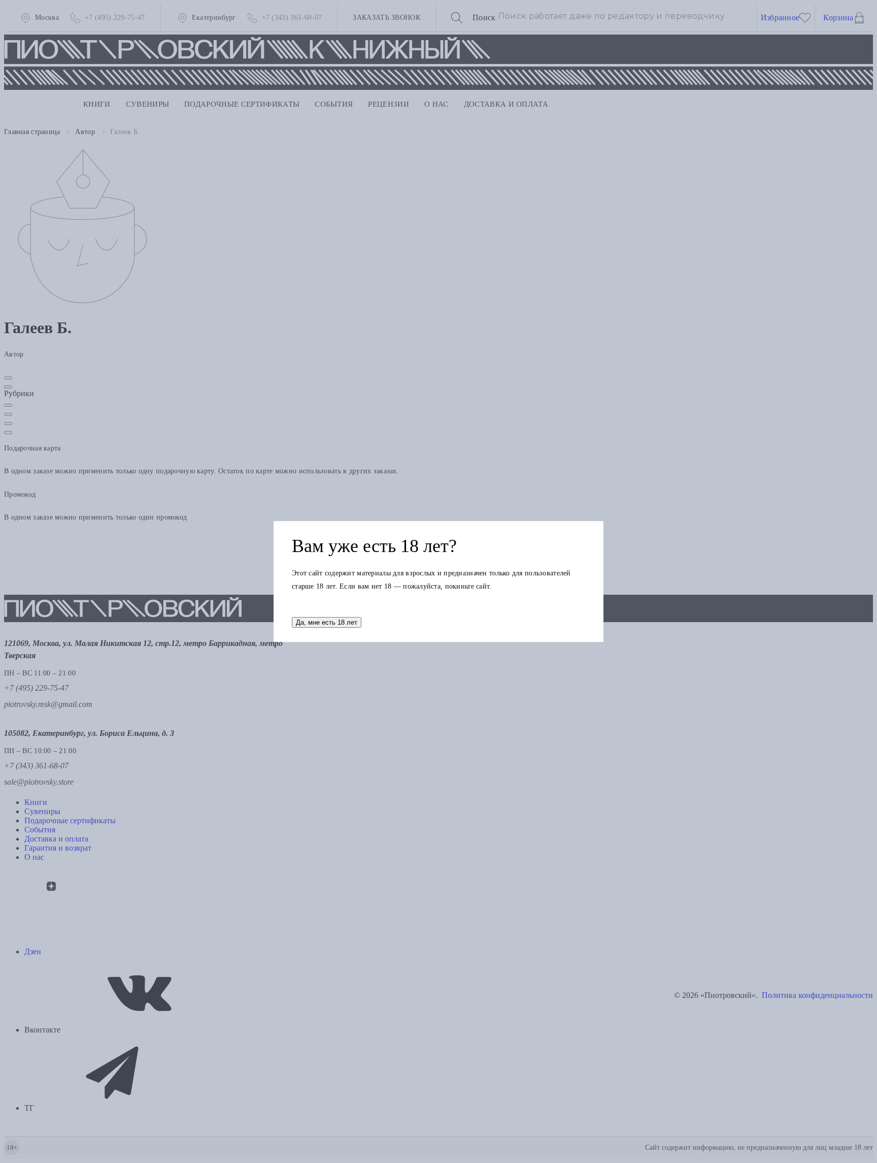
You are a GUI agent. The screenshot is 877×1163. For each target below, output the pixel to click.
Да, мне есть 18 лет (326, 622)
